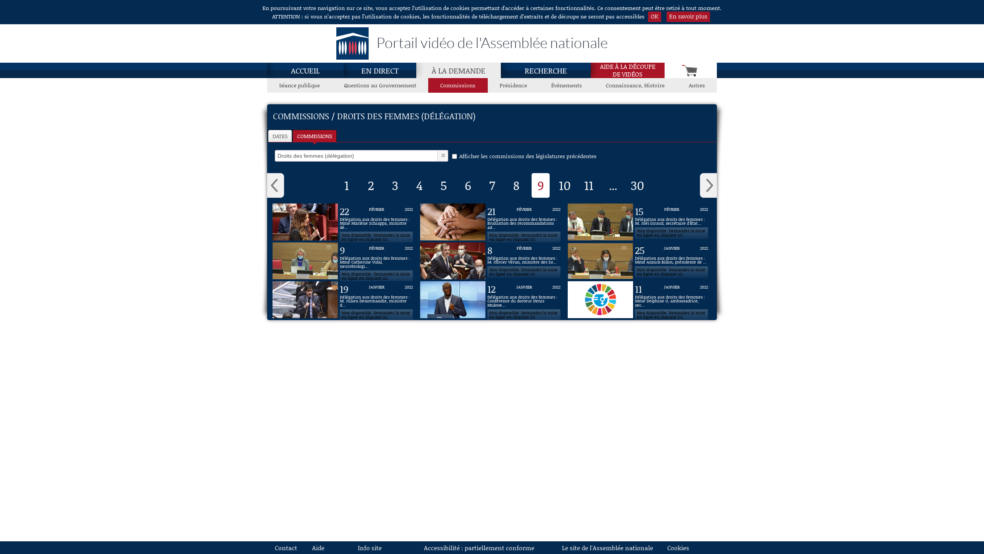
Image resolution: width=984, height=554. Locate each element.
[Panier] (691, 70)
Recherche (546, 70)
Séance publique (299, 85)
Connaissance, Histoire (635, 85)
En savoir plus (688, 16)
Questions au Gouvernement (380, 85)
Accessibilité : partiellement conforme (479, 547)
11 (588, 185)
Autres (697, 85)
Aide (318, 547)
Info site (370, 547)
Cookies (678, 547)
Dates (280, 136)
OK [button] (654, 16)
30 (637, 185)
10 (565, 185)
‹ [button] (275, 185)
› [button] (708, 185)
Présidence (513, 85)
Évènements (566, 85)
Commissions (457, 85)
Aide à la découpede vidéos (627, 70)
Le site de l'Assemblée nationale (607, 547)
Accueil (305, 70)
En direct (380, 70)
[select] (356, 156)
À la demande (458, 70)
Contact (286, 547)
